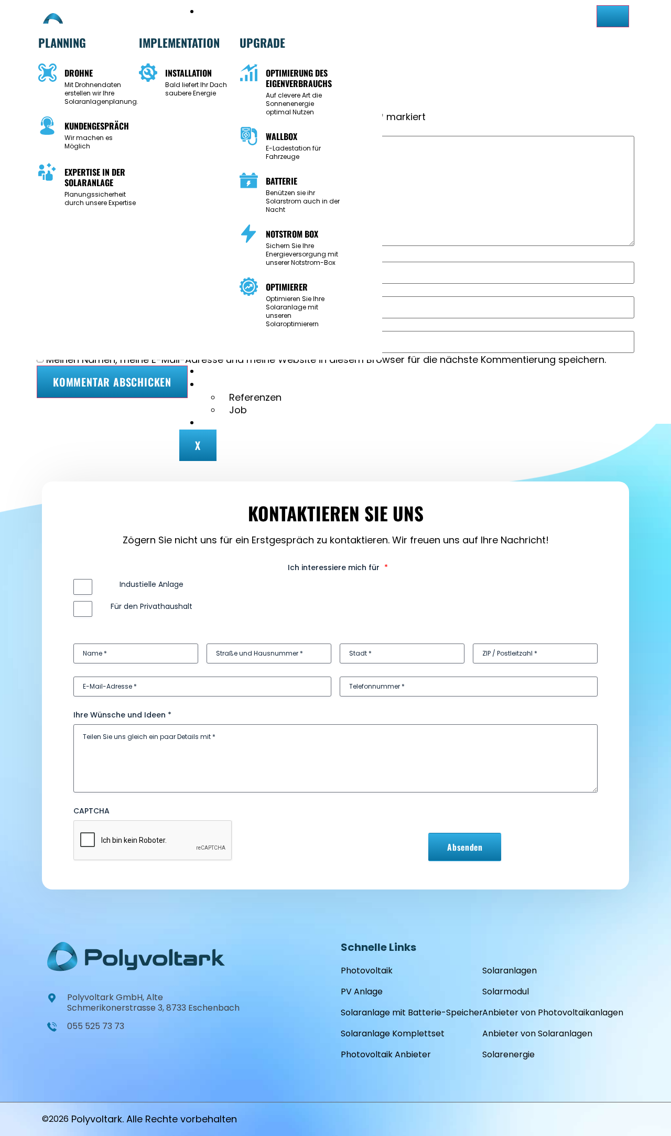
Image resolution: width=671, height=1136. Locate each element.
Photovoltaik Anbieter (386, 1054)
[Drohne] (47, 72)
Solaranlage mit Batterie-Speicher (412, 1012)
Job (238, 409)
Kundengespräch (96, 126)
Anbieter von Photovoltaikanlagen (552, 1012)
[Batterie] (249, 181)
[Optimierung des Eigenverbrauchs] (249, 72)
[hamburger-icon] (613, 16)
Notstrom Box (292, 234)
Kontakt (234, 423)
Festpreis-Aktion (253, 372)
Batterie (281, 181)
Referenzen (255, 397)
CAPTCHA (91, 811)
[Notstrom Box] (249, 233)
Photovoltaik (367, 970)
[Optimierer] (249, 286)
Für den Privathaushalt (151, 606)
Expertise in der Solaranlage (94, 177)
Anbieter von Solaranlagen (537, 1033)
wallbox (281, 136)
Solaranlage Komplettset (393, 1033)
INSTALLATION (188, 73)
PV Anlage (362, 991)
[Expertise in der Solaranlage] (47, 172)
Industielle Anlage (151, 584)
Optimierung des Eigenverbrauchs (299, 78)
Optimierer (287, 287)
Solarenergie (508, 1054)
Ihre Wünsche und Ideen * (122, 715)
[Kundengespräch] (47, 125)
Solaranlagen (509, 970)
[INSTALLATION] (148, 72)
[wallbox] (249, 136)
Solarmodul (505, 991)
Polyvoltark (96, 1119)
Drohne (78, 73)
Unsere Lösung (248, 12)
